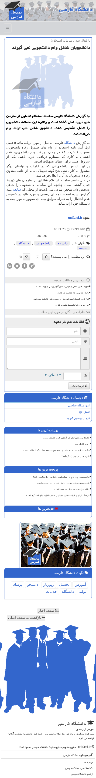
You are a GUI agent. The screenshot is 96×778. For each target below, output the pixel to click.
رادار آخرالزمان (82, 444)
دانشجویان (43, 243)
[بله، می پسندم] (46, 256)
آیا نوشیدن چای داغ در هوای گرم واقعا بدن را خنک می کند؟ (61, 477)
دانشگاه (69, 143)
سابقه (17, 189)
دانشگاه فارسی (76, 9)
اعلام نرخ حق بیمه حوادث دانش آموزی (71, 489)
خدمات (51, 591)
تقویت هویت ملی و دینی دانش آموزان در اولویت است (62, 286)
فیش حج (84, 411)
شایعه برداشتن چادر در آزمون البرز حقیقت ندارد (66, 437)
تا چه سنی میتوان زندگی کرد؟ (75, 456)
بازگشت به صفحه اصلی (25, 617)
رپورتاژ (48, 584)
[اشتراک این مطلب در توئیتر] (17, 266)
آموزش (80, 584)
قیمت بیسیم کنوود (78, 418)
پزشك (17, 584)
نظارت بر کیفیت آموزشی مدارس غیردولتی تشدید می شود (61, 299)
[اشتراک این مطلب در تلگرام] (32, 266)
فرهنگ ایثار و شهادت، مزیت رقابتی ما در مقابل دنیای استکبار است (57, 495)
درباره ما (88, 762)
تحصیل (64, 584)
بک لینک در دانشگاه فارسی (79, 768)
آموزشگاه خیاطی (79, 405)
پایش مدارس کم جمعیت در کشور (73, 292)
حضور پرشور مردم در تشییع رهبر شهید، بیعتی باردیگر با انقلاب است (56, 450)
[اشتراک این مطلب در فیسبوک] (24, 266)
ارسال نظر (77, 385)
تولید (82, 591)
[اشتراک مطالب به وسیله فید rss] (9, 266)
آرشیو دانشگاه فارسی (82, 773)
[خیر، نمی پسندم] (26, 256)
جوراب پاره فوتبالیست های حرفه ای (72, 305)
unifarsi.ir (75, 217)
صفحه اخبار (46, 610)
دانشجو (63, 243)
